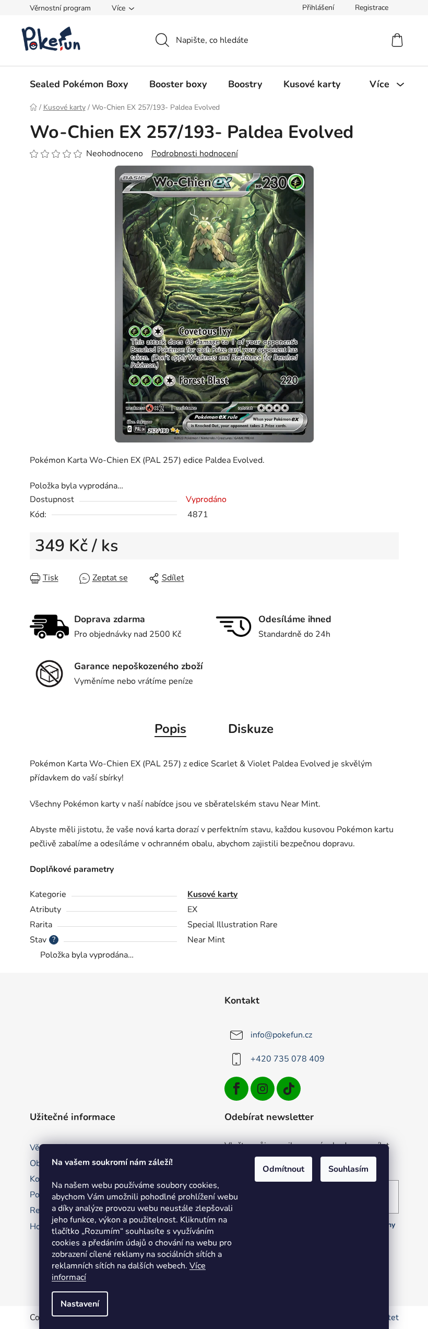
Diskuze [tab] (251, 728)
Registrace (371, 8)
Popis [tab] (170, 728)
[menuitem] (78, 84)
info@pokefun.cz (281, 1035)
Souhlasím (348, 1169)
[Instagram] (263, 1089)
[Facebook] (236, 1089)
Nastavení (80, 1304)
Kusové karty (212, 894)
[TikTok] (289, 1089)
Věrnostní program (60, 8)
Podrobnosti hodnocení (194, 153)
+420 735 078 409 (288, 1059)
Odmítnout (283, 1169)
